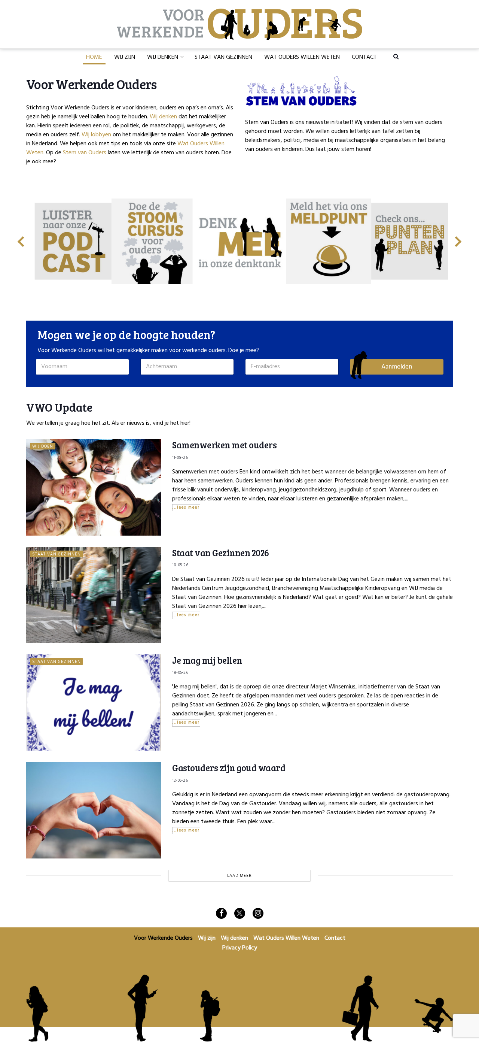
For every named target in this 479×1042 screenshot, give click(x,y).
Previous (20, 238)
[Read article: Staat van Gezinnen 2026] (93, 595)
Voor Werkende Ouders (163, 938)
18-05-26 (180, 565)
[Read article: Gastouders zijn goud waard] (93, 810)
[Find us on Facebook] (221, 913)
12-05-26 (180, 780)
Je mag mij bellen (207, 660)
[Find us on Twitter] (239, 913)
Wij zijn (124, 57)
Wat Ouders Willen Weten (302, 57)
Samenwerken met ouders (224, 445)
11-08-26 (180, 457)
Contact (364, 57)
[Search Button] (396, 56)
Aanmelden (396, 367)
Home (94, 57)
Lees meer (188, 507)
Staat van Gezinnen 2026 (220, 552)
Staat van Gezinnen (223, 57)
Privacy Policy (239, 948)
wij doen (42, 446)
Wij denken (162, 57)
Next (458, 238)
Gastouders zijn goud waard (229, 767)
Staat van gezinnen (56, 554)
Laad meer (239, 875)
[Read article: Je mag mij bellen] (93, 702)
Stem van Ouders (84, 153)
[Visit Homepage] (239, 24)
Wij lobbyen (96, 135)
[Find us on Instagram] (258, 913)
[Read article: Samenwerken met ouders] (93, 487)
